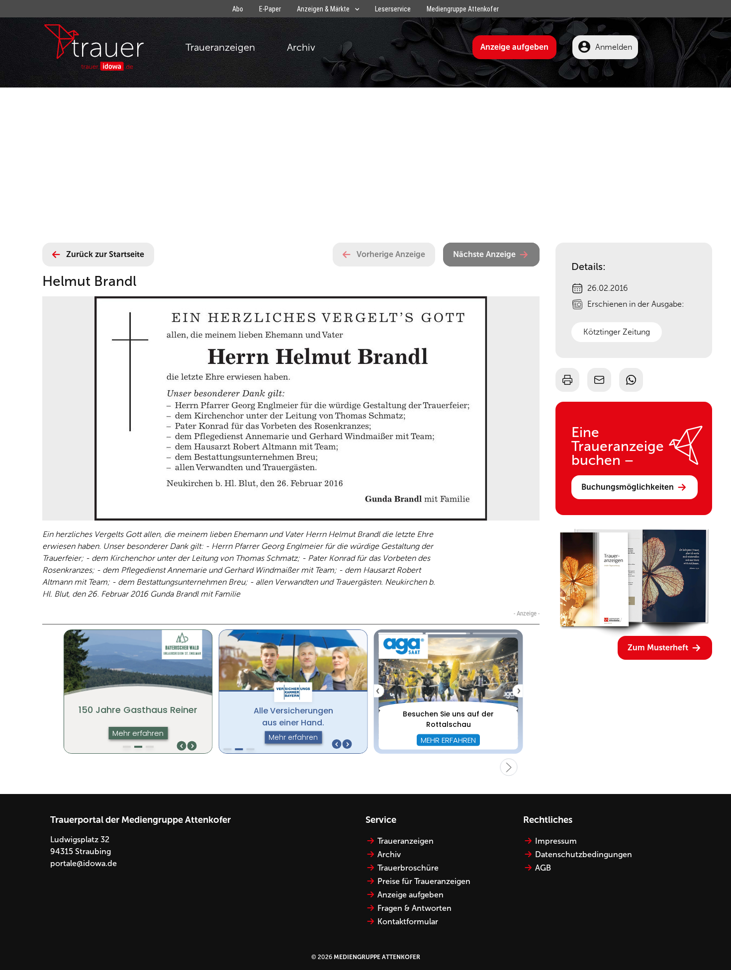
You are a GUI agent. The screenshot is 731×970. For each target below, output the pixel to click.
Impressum (556, 841)
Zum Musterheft (658, 647)
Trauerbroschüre (408, 868)
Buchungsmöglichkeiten (627, 487)
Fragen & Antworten (414, 908)
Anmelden (613, 47)
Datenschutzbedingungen (583, 854)
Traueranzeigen (220, 47)
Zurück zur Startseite (105, 254)
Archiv (301, 47)
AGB (543, 868)
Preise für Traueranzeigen (423, 881)
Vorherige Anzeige (391, 254)
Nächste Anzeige (484, 254)
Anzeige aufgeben (514, 47)
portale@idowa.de (83, 863)
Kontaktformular (407, 921)
